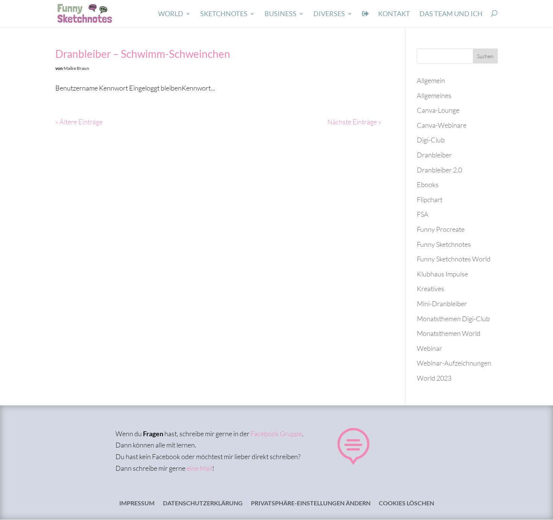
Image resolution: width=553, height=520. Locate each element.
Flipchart (429, 199)
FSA (422, 214)
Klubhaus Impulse (442, 274)
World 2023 (434, 378)
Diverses (329, 14)
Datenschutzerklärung (203, 503)
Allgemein (431, 80)
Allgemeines (434, 95)
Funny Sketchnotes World (454, 259)
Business (280, 14)
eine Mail (199, 468)
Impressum (137, 503)
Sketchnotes (224, 14)
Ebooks (428, 184)
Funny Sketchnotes (444, 244)
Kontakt (394, 14)
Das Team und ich (451, 14)
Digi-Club (431, 140)
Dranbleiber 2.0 (439, 170)
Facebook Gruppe (276, 433)
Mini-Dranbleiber (442, 303)
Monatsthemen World (448, 333)
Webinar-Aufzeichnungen (454, 363)
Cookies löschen (406, 503)
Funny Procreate (441, 229)
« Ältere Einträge (79, 122)
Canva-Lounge (438, 110)
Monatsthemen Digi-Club (453, 318)
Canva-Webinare (441, 125)
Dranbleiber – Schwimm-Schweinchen (142, 53)
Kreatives (430, 288)
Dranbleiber (434, 155)
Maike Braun (76, 68)
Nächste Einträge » (354, 122)
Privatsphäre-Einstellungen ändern (311, 503)
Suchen (485, 56)
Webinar (429, 348)
